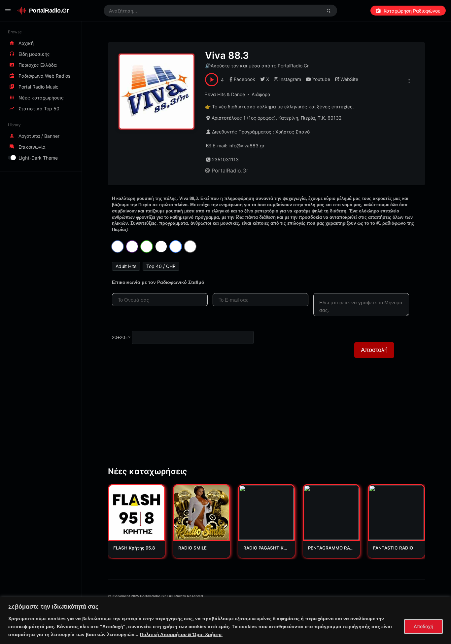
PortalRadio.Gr (49, 10)
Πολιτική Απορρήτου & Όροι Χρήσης (181, 634)
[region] (225, 620)
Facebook (244, 79)
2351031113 (225, 159)
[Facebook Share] (117, 246)
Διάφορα (261, 94)
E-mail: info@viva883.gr (238, 145)
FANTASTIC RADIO (393, 547)
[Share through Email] (190, 246)
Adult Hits (126, 266)
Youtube (321, 79)
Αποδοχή (423, 626)
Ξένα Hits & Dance (225, 94)
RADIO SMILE (192, 547)
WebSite (349, 79)
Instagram (290, 79)
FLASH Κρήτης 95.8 (134, 547)
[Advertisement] (266, 418)
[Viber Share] (132, 246)
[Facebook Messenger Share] (175, 246)
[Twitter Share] (161, 246)
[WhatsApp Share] (146, 246)
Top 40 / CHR (161, 266)
